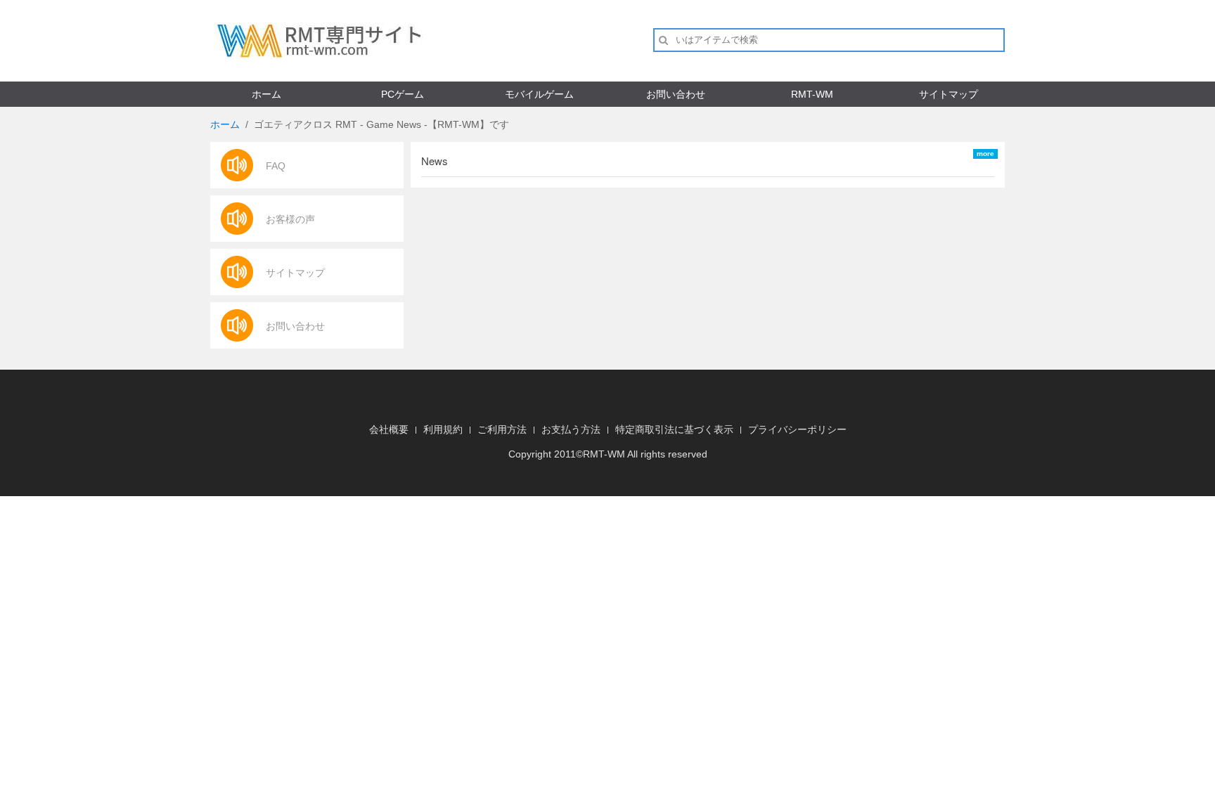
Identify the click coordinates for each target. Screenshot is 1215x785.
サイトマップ (948, 94)
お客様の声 (290, 219)
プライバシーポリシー (797, 429)
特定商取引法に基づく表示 (674, 429)
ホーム (266, 94)
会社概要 (389, 429)
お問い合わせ (675, 94)
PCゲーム (402, 94)
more (985, 153)
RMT (593, 454)
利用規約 (443, 429)
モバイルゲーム (539, 94)
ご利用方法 (502, 429)
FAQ (275, 165)
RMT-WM (812, 94)
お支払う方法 (570, 429)
